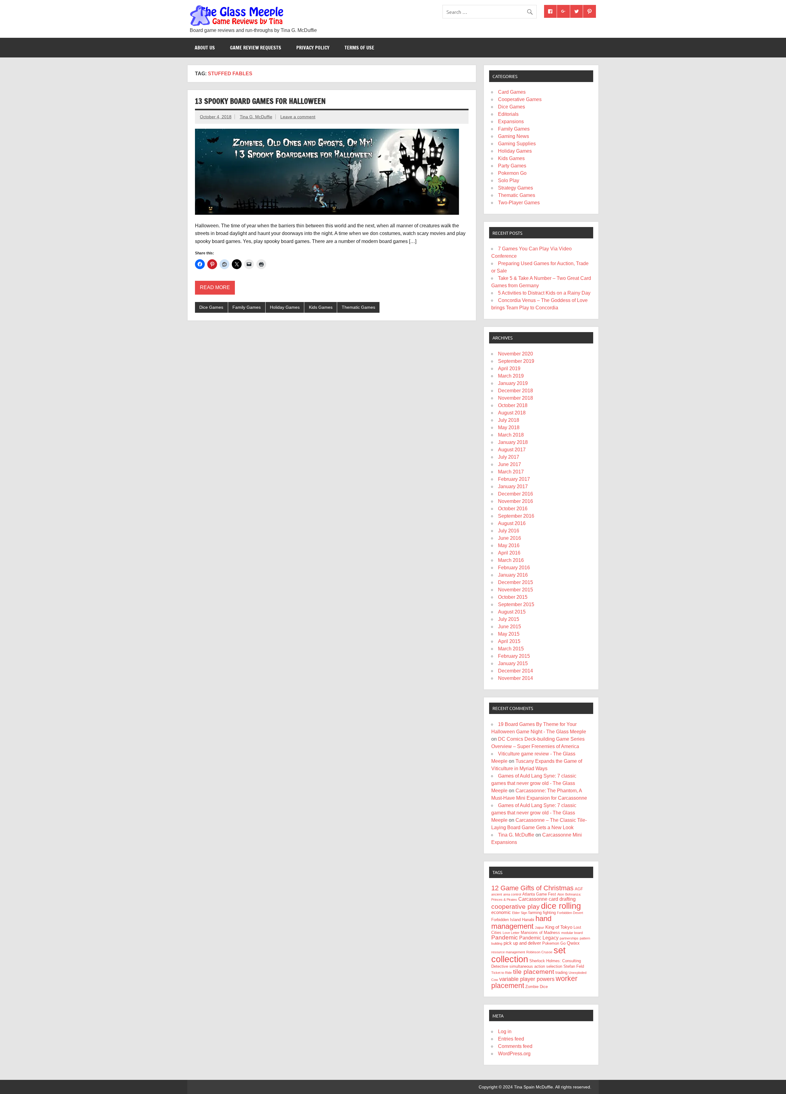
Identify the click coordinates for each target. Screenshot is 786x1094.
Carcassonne (532, 899)
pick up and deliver (522, 943)
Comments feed (515, 1046)
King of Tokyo (558, 927)
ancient (496, 894)
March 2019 (511, 375)
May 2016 (508, 545)
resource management (508, 952)
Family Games (246, 307)
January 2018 (513, 442)
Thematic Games (358, 307)
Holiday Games (285, 307)
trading (561, 972)
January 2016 (513, 575)
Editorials (508, 114)
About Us (205, 47)
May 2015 (508, 634)
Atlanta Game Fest (539, 894)
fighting (549, 912)
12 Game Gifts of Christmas (532, 888)
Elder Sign (519, 913)
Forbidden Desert (570, 913)
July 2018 (508, 420)
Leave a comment (297, 116)
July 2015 (508, 619)
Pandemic (504, 937)
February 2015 (514, 656)
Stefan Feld (573, 966)
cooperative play (515, 906)
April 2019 (509, 368)
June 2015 (509, 626)
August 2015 (512, 611)
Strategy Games (515, 187)
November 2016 (515, 501)
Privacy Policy (312, 47)
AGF (579, 889)
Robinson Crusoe (539, 952)
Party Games (512, 165)
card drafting (562, 899)
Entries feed (511, 1038)
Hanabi (528, 919)
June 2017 (509, 464)
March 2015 (511, 648)
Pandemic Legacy (538, 937)
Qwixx (573, 943)
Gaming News (513, 136)
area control (512, 894)
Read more (215, 287)
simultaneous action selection (535, 966)
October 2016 (512, 508)
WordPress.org (514, 1053)
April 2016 (509, 552)
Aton (560, 894)
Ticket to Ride (501, 972)
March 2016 (511, 560)
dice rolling (561, 906)
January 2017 (513, 486)
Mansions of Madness (540, 932)
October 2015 (512, 597)
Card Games (512, 92)
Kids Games (321, 307)
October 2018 (512, 405)
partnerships (569, 938)
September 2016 (516, 516)
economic (501, 912)
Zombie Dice (536, 986)
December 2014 (515, 670)
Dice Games (211, 307)
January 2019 (513, 383)
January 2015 (513, 663)
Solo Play (508, 180)
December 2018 (515, 390)
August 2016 (512, 523)
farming (535, 912)
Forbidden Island (506, 919)
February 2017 (514, 479)
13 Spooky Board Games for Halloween (260, 101)
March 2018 (511, 434)
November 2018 (515, 398)
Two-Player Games (519, 202)
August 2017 (512, 449)
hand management (521, 922)
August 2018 (512, 412)
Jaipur (539, 927)
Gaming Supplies (517, 143)
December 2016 (515, 493)
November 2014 (515, 678)
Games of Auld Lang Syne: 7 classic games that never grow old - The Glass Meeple (533, 783)
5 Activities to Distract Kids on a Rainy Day (544, 293)
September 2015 (516, 604)
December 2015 (515, 582)
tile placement (533, 971)
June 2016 (509, 538)
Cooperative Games (520, 99)
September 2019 (516, 361)
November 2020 (515, 353)
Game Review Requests (255, 47)
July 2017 (508, 457)
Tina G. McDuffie (256, 116)
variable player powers (526, 979)
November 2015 (515, 589)
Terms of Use (359, 47)
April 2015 (509, 641)
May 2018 (508, 427)
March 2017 (511, 471)
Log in (505, 1031)
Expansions (511, 121)
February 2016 (514, 567)
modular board (572, 933)
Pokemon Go (512, 173)
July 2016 (508, 530)
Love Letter (511, 933)
